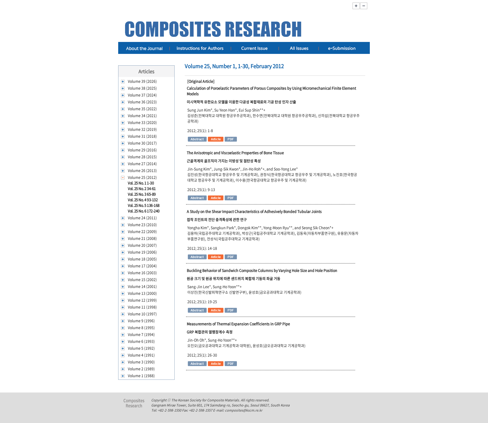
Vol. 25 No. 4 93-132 (143, 199)
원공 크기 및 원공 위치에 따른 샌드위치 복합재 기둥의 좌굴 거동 (233, 278)
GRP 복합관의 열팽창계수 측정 (210, 331)
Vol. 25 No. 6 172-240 (144, 210)
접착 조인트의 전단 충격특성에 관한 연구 (217, 219)
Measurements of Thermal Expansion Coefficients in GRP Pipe (238, 323)
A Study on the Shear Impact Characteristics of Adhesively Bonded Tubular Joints (254, 211)
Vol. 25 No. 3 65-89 (142, 194)
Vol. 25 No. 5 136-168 (144, 205)
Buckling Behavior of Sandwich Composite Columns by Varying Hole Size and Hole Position (262, 270)
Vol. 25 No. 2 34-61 (142, 188)
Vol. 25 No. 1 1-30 (141, 182)
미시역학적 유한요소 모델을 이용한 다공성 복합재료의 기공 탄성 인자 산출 (241, 101)
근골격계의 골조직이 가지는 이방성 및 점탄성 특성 (224, 160)
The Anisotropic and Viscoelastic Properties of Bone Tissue (235, 152)
